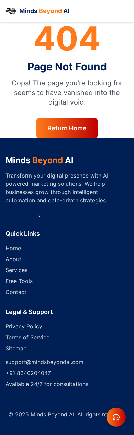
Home (13, 248)
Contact (15, 292)
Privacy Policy (23, 326)
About (13, 259)
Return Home (67, 128)
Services (16, 270)
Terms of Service (27, 337)
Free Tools (19, 281)
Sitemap (16, 348)
